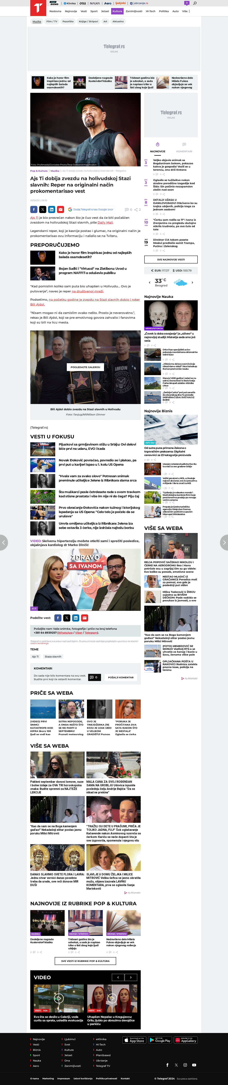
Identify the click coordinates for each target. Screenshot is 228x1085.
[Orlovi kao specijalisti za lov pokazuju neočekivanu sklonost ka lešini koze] (152, 354)
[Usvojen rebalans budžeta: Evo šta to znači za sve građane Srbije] (152, 469)
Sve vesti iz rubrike (85, 961)
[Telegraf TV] (194, 1065)
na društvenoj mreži (87, 291)
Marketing (48, 1078)
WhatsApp (65, 632)
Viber (78, 632)
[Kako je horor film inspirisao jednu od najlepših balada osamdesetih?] (38, 82)
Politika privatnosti (106, 1078)
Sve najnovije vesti (171, 259)
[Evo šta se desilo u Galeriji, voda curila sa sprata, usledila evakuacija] (59, 999)
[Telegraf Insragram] (185, 1065)
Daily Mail (105, 222)
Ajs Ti (34, 217)
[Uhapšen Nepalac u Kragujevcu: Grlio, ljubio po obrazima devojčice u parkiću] (112, 999)
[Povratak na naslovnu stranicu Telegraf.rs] (38, 8)
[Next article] (224, 543)
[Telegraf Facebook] (167, 1065)
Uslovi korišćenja (39, 643)
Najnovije (158, 297)
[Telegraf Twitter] (176, 1065)
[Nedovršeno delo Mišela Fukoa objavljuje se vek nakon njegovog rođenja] (163, 82)
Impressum (63, 1078)
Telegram (91, 632)
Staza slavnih (53, 656)
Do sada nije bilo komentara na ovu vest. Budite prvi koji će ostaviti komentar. (60, 677)
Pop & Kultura (39, 170)
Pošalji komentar (121, 677)
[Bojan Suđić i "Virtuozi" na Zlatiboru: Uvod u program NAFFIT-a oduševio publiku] (42, 273)
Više (185, 11)
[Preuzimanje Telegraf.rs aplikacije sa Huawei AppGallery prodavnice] (186, 1040)
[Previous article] (4, 543)
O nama (34, 1078)
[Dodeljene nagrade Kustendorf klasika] (79, 82)
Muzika (55, 170)
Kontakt (125, 1078)
